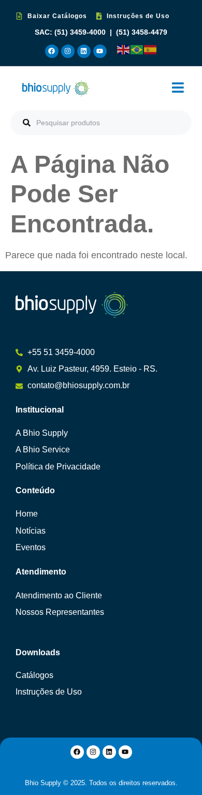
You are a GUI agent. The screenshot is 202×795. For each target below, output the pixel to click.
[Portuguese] (137, 49)
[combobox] (101, 122)
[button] (178, 88)
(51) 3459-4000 (81, 32)
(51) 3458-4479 (141, 32)
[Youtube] (100, 51)
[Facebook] (52, 51)
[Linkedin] (84, 51)
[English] (124, 49)
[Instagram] (68, 51)
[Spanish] (150, 49)
